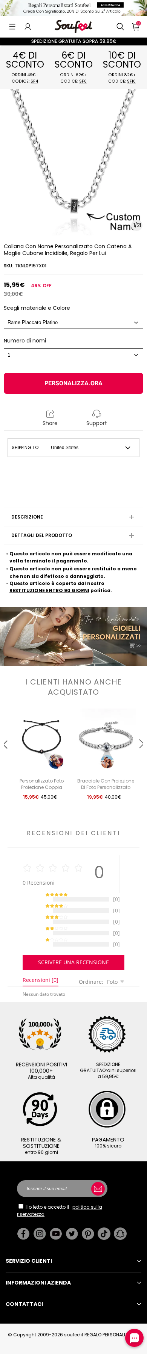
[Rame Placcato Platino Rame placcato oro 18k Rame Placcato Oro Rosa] (73, 322)
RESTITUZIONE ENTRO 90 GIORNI (49, 590)
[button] (12, 27)
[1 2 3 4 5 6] (73, 354)
